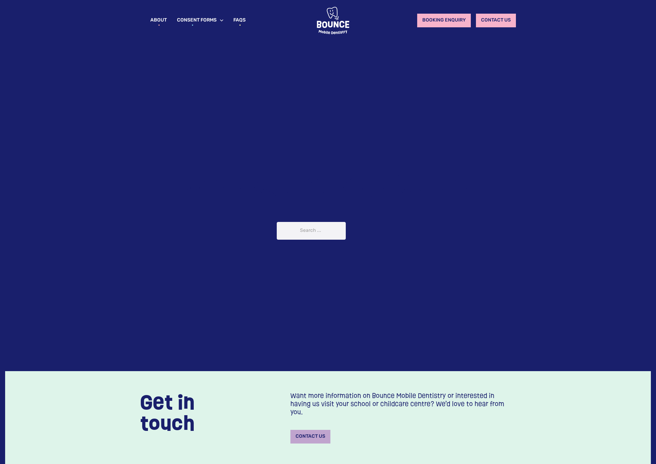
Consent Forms (197, 20)
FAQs (239, 20)
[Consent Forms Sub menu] (221, 20)
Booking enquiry (444, 20)
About (158, 20)
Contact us (496, 20)
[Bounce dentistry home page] (333, 20)
